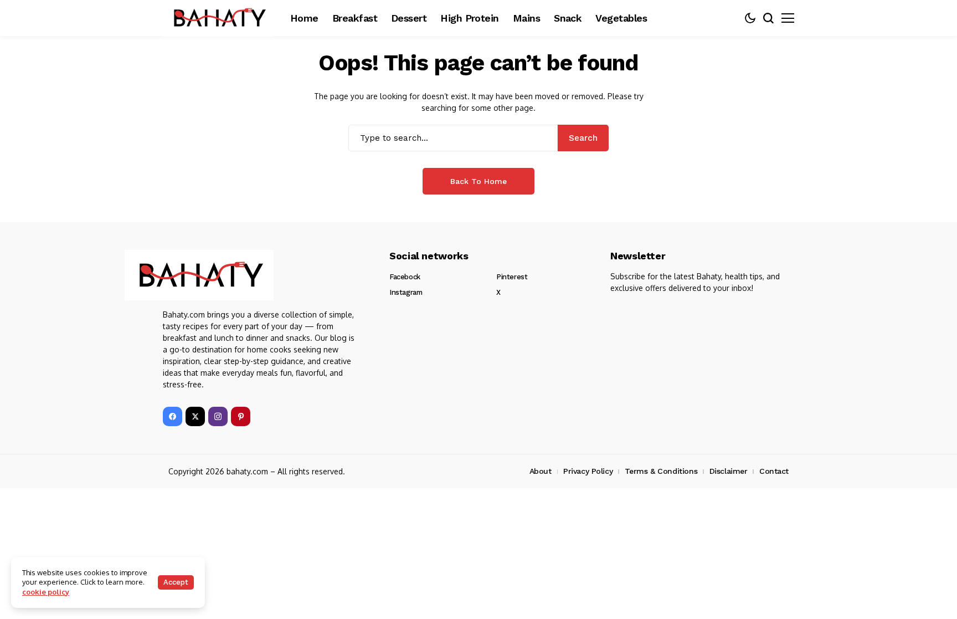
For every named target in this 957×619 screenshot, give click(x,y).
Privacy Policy (588, 471)
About (540, 471)
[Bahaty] (199, 275)
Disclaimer (728, 471)
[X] (195, 416)
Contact (774, 471)
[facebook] (172, 416)
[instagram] (218, 416)
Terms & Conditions (661, 471)
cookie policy (45, 591)
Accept (175, 582)
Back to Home (478, 181)
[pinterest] (240, 416)
